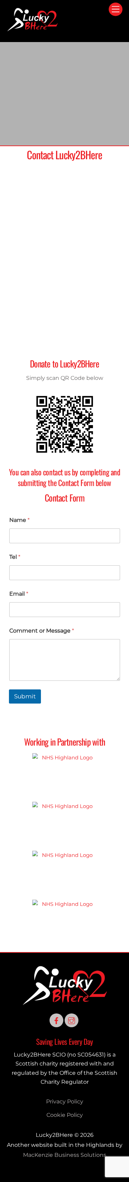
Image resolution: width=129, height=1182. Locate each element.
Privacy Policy (64, 1101)
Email (18, 593)
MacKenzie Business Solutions (64, 1155)
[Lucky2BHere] (32, 29)
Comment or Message (41, 630)
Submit (25, 696)
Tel (14, 557)
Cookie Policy (64, 1115)
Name (19, 520)
